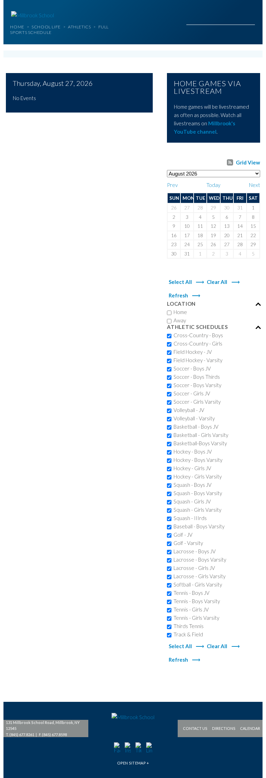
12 (213, 226)
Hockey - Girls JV (191, 468)
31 (240, 208)
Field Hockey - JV (191, 352)
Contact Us (195, 728)
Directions (224, 728)
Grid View (248, 162)
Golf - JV (182, 534)
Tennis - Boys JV (190, 593)
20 (227, 235)
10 (187, 226)
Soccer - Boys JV (191, 368)
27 (187, 208)
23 (174, 244)
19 (213, 235)
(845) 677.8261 (21, 734)
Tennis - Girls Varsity (195, 618)
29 (213, 208)
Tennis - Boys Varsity (195, 601)
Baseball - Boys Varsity (197, 526)
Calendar (250, 728)
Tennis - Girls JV (190, 609)
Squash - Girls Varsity (196, 510)
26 (174, 208)
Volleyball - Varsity (193, 418)
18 (200, 235)
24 (187, 244)
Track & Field (187, 634)
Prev (172, 185)
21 (240, 235)
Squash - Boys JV (191, 485)
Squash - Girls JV (191, 501)
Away (178, 320)
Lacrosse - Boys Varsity (198, 559)
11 (200, 226)
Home (17, 26)
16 (174, 235)
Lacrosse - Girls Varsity (198, 576)
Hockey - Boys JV (191, 451)
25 (200, 244)
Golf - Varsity (187, 543)
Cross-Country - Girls (196, 343)
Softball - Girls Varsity (196, 584)
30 (227, 208)
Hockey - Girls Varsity (196, 476)
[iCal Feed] (230, 162)
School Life (46, 26)
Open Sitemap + (133, 763)
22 (253, 235)
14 (240, 226)
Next (254, 185)
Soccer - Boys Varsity (196, 385)
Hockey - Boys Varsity (196, 460)
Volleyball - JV (187, 410)
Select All (180, 282)
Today (213, 185)
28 (200, 208)
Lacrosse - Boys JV (193, 551)
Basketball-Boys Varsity (199, 443)
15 (253, 226)
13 (227, 226)
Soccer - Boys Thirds (195, 377)
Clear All (217, 282)
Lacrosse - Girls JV (193, 568)
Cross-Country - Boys (197, 335)
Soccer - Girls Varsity (196, 402)
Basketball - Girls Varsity (199, 435)
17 (187, 235)
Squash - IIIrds (189, 518)
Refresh (178, 295)
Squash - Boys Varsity (196, 493)
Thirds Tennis (187, 626)
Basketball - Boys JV (195, 426)
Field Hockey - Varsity (196, 360)
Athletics (79, 26)
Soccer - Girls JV (190, 393)
